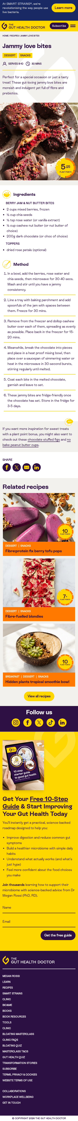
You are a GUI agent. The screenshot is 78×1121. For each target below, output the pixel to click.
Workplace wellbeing (17, 1097)
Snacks (25, 55)
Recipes (14, 36)
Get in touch (11, 1102)
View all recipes (39, 696)
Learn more (63, 8)
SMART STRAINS (12, 993)
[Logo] (23, 26)
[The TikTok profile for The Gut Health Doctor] (51, 722)
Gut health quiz (13, 1057)
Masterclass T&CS (15, 1051)
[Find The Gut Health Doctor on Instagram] (16, 722)
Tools (6, 1022)
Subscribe (59, 25)
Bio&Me (7, 1005)
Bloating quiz (12, 1045)
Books (7, 1010)
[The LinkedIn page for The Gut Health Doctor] (62, 722)
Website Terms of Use (17, 1080)
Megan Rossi (11, 976)
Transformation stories (19, 1063)
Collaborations (14, 1091)
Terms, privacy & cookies (19, 1074)
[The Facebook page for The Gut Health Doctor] (27, 722)
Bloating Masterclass (18, 1034)
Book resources (14, 1016)
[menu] (73, 26)
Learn (6, 981)
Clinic (6, 999)
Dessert (10, 55)
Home (5, 36)
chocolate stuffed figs (44, 439)
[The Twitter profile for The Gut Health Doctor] (39, 722)
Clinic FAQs (10, 1039)
